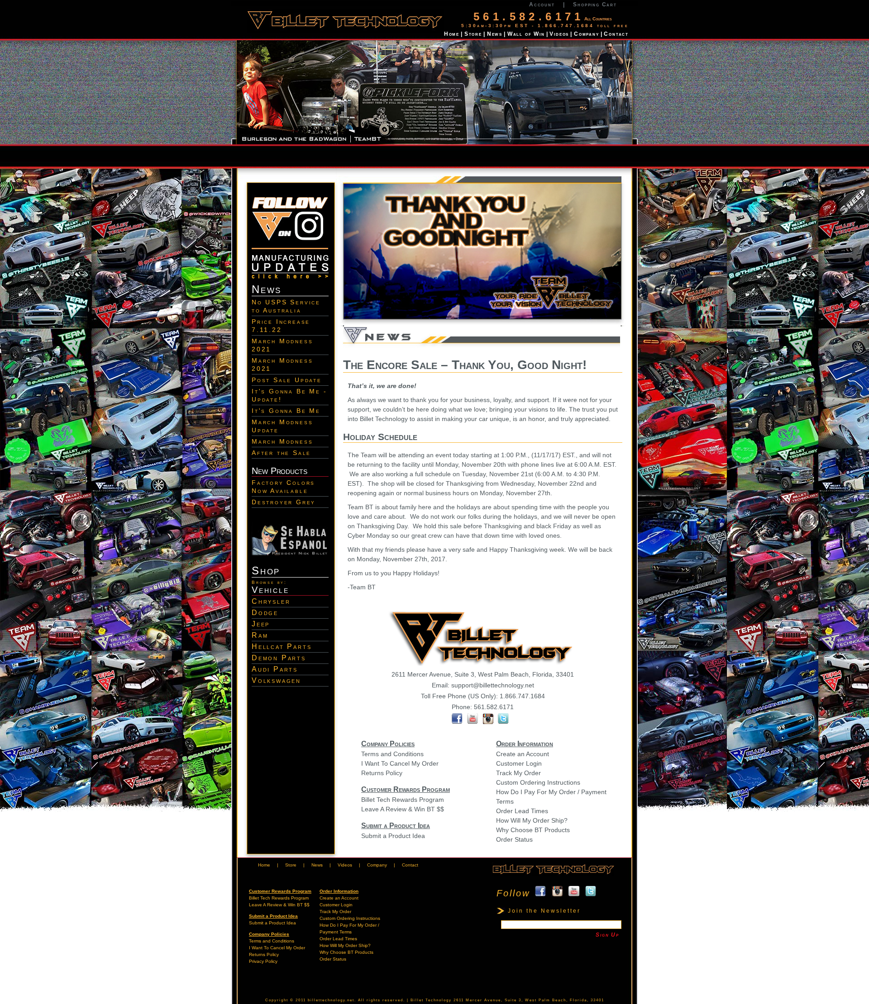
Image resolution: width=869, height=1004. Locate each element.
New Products (279, 471)
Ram (260, 635)
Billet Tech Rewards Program (402, 799)
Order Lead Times (522, 811)
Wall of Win (526, 34)
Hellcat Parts (281, 646)
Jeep (261, 624)
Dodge (265, 612)
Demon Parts (279, 658)
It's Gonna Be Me (286, 410)
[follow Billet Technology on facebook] (457, 721)
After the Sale (281, 452)
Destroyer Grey (283, 502)
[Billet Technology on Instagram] (290, 251)
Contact (616, 34)
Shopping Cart (594, 4)
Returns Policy (381, 773)
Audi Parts (275, 669)
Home (451, 34)
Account (542, 4)
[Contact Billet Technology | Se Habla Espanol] (290, 553)
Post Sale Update (287, 380)
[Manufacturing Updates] (290, 279)
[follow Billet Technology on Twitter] (503, 721)
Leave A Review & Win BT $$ (402, 809)
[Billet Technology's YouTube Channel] (472, 721)
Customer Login (519, 763)
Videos (559, 34)
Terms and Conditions (392, 754)
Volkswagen (276, 680)
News (494, 34)
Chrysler (271, 601)
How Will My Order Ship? (532, 820)
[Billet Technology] (553, 874)
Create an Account (522, 754)
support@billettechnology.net (492, 685)
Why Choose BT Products (533, 830)
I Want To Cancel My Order (400, 763)
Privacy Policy (263, 961)
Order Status (514, 839)
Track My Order (518, 773)
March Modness (282, 441)
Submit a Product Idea (393, 835)
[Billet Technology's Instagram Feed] (490, 721)
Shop (266, 570)
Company (586, 34)
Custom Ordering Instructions (538, 782)
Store (473, 34)
